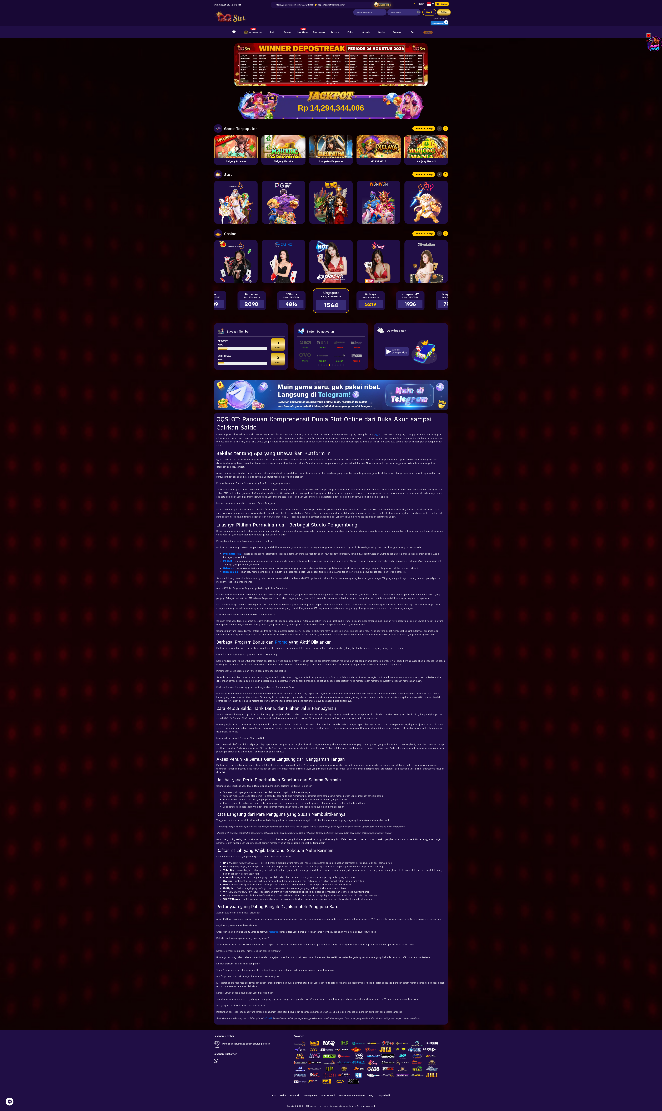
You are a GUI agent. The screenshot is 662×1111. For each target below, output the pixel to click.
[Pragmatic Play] (236, 202)
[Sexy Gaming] (378, 261)
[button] (423, 65)
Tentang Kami (310, 1095)
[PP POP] (426, 202)
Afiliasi (444, 4)
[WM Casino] (283, 261)
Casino (287, 32)
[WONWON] (378, 202)
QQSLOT (379, 434)
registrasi (274, 932)
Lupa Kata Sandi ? (440, 18)
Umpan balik (384, 1095)
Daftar (444, 12)
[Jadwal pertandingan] (382, 4)
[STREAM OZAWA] (654, 43)
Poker (351, 32)
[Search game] (412, 32)
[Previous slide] (439, 128)
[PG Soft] (283, 202)
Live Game (303, 32)
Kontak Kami (328, 1095)
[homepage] (234, 32)
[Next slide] (445, 128)
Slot (272, 32)
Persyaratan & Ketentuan (352, 1095)
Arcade (366, 32)
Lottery (335, 32)
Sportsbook (319, 32)
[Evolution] (426, 261)
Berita (381, 32)
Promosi (397, 32)
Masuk (429, 12)
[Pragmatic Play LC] (236, 261)
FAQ (371, 1095)
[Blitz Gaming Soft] (331, 202)
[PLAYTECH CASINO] (331, 261)
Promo (281, 642)
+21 (273, 1095)
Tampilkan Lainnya (423, 128)
